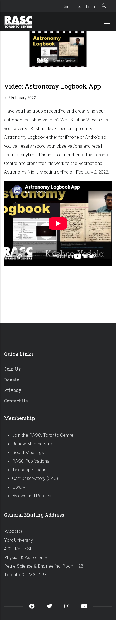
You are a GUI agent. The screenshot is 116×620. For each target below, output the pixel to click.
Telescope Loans (29, 469)
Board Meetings (28, 452)
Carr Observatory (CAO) (35, 478)
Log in (91, 7)
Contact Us (71, 7)
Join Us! (13, 369)
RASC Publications (30, 461)
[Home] (24, 21)
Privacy (12, 390)
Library (18, 487)
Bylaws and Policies (31, 495)
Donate (11, 379)
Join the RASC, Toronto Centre (42, 435)
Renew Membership (32, 443)
